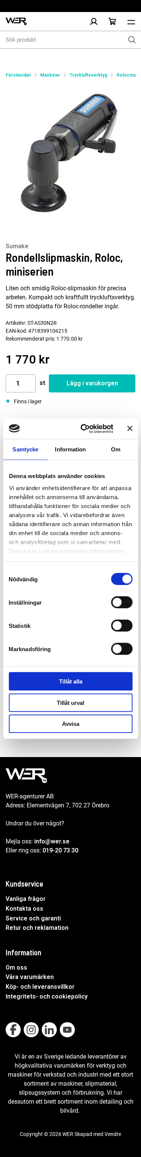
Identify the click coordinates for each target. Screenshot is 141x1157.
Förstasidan (18, 75)
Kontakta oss (24, 908)
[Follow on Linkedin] (49, 1029)
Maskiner (50, 75)
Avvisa (70, 724)
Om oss (16, 967)
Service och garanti (33, 918)
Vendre (113, 1134)
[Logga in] (93, 21)
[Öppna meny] (131, 21)
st (42, 382)
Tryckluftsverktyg (88, 75)
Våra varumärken (30, 977)
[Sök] (132, 39)
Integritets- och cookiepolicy (47, 996)
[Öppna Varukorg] (112, 21)
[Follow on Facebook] (13, 1029)
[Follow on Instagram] (31, 1029)
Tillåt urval (70, 702)
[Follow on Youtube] (67, 1029)
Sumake (17, 246)
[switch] (121, 602)
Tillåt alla (70, 681)
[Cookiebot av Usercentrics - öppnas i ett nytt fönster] (84, 428)
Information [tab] (70, 449)
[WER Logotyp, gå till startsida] (16, 22)
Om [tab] (115, 449)
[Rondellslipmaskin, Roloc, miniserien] (70, 153)
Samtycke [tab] (25, 449)
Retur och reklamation (37, 927)
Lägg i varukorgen (92, 383)
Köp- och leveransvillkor (40, 986)
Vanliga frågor (25, 898)
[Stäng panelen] (129, 428)
